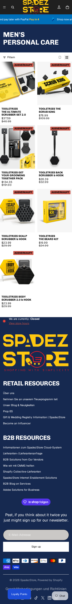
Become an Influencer (17, 423)
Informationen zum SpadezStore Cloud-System (32, 447)
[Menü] (4, 7)
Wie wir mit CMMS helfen (18, 465)
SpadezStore (28, 580)
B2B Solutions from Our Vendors (23, 459)
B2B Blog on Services (17, 483)
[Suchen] (12, 7)
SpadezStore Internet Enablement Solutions (30, 477)
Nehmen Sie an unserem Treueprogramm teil (30, 399)
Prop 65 (8, 411)
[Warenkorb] (67, 7)
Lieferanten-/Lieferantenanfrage (22, 453)
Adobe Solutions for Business (21, 489)
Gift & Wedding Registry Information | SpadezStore (34, 417)
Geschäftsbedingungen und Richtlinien (36, 589)
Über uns (8, 393)
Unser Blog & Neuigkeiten (19, 405)
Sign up (36, 546)
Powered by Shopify (50, 580)
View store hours (19, 323)
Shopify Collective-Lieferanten (22, 471)
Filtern (11, 57)
